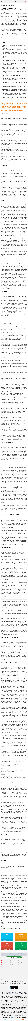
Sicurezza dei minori (12, 985)
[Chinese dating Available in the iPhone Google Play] (14, 987)
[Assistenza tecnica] (22, 1019)
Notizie (6, 981)
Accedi (20, 1)
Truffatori (11, 981)
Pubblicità (10, 983)
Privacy (20, 983)
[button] (1, 1)
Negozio (16, 981)
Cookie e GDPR (4, 983)
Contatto (19, 985)
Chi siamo (16, 983)
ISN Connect (14, 1017)
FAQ (23, 985)
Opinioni (21, 981)
